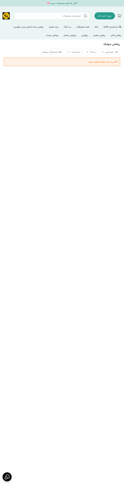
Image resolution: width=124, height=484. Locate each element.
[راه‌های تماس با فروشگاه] (7, 476)
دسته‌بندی (75, 52)
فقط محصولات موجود (52, 52)
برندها (93, 52)
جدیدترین (109, 52)
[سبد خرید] (119, 16)
